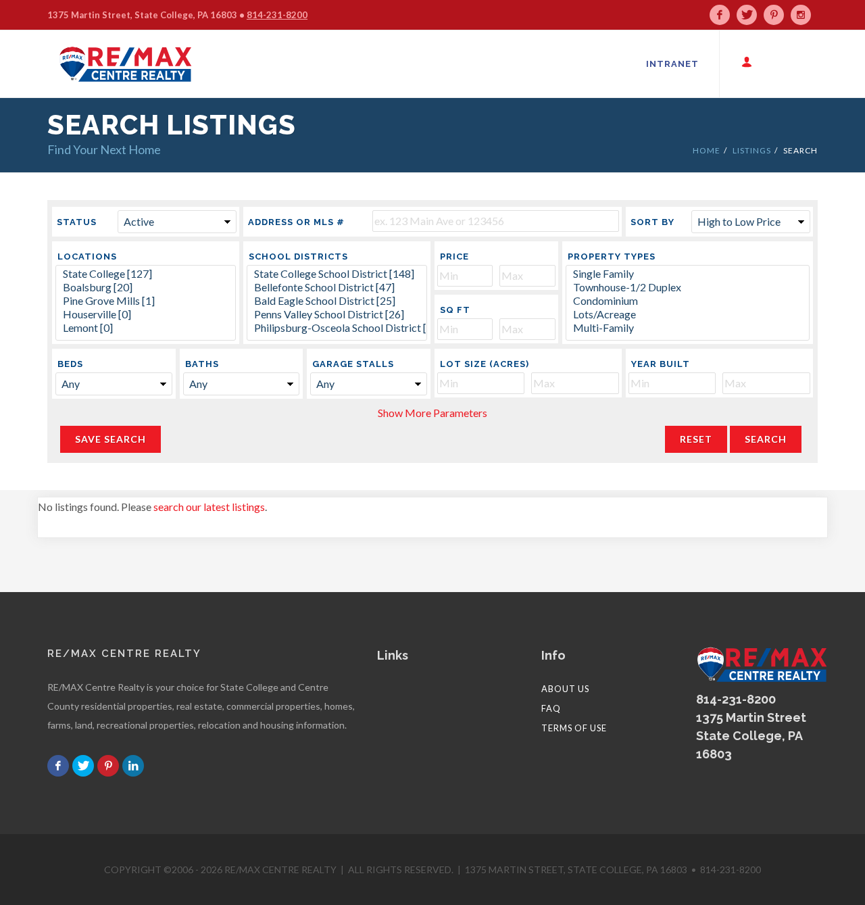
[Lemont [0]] (145, 328)
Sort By (652, 222)
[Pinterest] (777, 15)
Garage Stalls (353, 364)
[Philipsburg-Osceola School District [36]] (337, 328)
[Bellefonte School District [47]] (337, 287)
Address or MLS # (296, 222)
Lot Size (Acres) (484, 364)
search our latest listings (209, 506)
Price (454, 256)
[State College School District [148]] (337, 273)
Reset (696, 439)
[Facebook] (723, 15)
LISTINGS (752, 150)
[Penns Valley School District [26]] (337, 314)
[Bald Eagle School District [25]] (337, 301)
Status (77, 222)
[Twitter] (750, 15)
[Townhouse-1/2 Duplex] (688, 287)
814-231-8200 (277, 14)
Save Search (110, 439)
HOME (706, 150)
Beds (70, 364)
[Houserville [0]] (145, 314)
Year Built (660, 364)
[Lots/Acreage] (688, 314)
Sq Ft (455, 309)
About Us (565, 688)
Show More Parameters (432, 412)
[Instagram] (804, 15)
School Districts (298, 256)
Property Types (612, 256)
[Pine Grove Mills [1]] (145, 301)
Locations (87, 256)
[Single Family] (688, 273)
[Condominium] (688, 301)
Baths (202, 364)
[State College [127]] (145, 273)
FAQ (551, 708)
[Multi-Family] (688, 328)
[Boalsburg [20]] (145, 287)
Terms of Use (574, 728)
